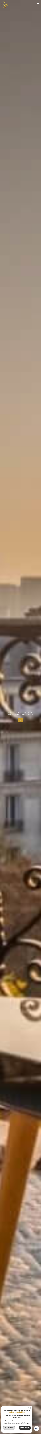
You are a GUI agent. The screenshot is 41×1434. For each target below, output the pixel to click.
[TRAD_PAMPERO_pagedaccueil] (4, 7)
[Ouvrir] (20, 720)
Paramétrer (9, 1428)
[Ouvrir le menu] (38, 3)
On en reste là (24, 1408)
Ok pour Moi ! (24, 1428)
